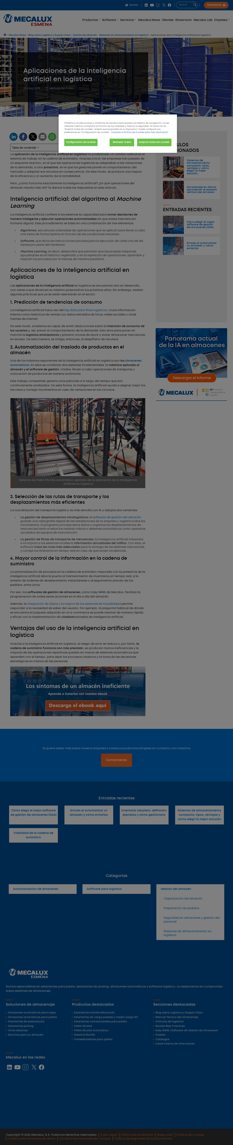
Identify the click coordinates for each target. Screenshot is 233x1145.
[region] (118, 133)
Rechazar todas (122, 142)
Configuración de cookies (81, 142)
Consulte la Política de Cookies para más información (139, 132)
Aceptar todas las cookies (154, 142)
